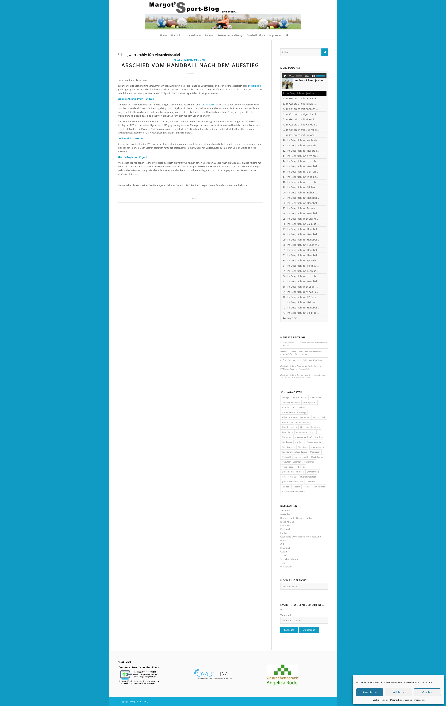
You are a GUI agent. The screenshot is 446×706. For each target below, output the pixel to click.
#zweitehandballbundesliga (294, 452)
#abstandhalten (300, 397)
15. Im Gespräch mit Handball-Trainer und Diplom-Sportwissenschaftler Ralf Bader (301, 166)
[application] (304, 75)
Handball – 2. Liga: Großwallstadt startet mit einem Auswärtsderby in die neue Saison (301, 353)
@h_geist (301, 466)
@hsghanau (309, 461)
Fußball (284, 533)
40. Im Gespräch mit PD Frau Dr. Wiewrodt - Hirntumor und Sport (301, 297)
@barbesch (315, 452)
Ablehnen (398, 692)
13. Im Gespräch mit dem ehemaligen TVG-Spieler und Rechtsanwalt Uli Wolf (301, 156)
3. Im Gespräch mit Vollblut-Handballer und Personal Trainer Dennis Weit (301, 103)
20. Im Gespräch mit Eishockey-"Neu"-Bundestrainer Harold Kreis (301, 192)
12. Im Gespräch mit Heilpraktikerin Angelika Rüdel (301, 150)
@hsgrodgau (287, 466)
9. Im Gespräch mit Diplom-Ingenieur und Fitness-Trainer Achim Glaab (301, 135)
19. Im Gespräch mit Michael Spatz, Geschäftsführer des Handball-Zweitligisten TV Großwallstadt (301, 187)
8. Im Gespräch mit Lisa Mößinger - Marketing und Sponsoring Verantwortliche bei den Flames (301, 129)
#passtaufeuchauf (303, 437)
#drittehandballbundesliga (294, 412)
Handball (193, 59)
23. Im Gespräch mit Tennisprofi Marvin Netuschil (301, 208)
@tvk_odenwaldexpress (292, 481)
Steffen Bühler (208, 104)
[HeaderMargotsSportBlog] (223, 15)
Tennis (306, 486)
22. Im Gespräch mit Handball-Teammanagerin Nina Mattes (301, 203)
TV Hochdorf (254, 85)
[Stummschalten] (313, 76)
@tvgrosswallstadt (307, 476)
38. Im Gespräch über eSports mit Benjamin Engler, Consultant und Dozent (301, 286)
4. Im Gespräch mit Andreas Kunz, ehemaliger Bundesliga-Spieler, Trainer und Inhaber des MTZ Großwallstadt (301, 108)
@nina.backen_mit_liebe (293, 471)
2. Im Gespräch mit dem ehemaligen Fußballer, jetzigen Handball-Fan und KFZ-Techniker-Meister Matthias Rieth (301, 98)
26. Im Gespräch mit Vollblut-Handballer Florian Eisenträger (301, 224)
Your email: (286, 615)
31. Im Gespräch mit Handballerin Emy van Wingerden (301, 250)
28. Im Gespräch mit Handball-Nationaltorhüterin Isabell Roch (301, 234)
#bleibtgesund (309, 402)
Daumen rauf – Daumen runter (296, 518)
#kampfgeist (287, 432)
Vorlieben (427, 692)
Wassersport (286, 566)
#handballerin (302, 422)
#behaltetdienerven (291, 402)
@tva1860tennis (289, 476)
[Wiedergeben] (285, 76)
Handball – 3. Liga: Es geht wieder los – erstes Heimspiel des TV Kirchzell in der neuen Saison (303, 376)
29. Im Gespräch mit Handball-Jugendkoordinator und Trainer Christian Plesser (301, 239)
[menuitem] (163, 35)
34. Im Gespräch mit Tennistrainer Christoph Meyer (301, 265)
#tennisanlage (288, 447)
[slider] (321, 75)
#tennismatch (317, 447)
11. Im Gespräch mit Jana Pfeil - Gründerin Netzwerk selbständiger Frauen (301, 145)
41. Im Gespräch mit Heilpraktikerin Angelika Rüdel (301, 302)
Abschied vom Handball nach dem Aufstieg (190, 65)
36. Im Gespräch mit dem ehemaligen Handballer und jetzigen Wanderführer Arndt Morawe (301, 276)
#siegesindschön (313, 442)
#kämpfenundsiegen (305, 432)
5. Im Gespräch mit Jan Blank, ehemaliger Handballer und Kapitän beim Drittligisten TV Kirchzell (301, 114)
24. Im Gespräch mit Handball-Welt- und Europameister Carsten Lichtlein (301, 213)
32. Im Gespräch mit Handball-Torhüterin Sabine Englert (301, 255)
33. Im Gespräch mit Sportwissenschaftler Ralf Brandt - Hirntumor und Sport (301, 260)
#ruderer (299, 442)
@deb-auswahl (301, 457)
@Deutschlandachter (291, 461)
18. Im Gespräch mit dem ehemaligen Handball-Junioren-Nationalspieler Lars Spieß (301, 182)
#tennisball (303, 447)
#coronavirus (299, 407)
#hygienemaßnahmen (310, 427)
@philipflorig (313, 471)
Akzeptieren (369, 692)
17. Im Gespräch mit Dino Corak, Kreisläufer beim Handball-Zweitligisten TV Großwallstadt (301, 176)
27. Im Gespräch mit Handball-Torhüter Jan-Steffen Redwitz (301, 229)
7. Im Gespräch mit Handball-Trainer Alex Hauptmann (301, 124)
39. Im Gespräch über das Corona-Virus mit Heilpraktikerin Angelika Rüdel (301, 291)
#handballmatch (289, 427)
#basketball (315, 397)
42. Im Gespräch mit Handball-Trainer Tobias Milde (301, 307)
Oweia (283, 551)
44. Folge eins (291, 318)
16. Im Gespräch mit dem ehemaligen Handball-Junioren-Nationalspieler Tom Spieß (301, 171)
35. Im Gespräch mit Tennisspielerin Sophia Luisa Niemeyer (301, 271)
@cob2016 (286, 457)
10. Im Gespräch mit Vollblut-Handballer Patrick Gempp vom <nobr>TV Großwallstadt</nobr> (301, 140)
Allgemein (180, 59)
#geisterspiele (319, 417)
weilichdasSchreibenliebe (293, 491)
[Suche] (286, 35)
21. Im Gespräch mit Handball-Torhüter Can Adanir (301, 197)
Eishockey (310, 481)
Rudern (296, 486)
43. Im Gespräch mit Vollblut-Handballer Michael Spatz (301, 312)
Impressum (419, 699)
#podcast (319, 437)
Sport (203, 59)
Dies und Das (287, 521)
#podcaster (287, 442)
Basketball (285, 514)
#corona (285, 407)
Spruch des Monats (290, 559)
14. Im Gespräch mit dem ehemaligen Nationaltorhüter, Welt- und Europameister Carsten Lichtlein (301, 161)
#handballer (287, 422)
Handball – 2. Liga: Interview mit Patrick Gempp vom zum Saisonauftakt (302, 367)
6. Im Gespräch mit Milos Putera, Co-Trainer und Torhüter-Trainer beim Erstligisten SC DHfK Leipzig (301, 119)
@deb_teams (317, 457)
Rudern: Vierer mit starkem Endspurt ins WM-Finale (301, 360)
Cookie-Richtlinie (380, 699)
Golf (282, 544)
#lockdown (287, 437)
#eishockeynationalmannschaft (296, 417)
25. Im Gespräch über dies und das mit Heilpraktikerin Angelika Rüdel (301, 218)
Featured (285, 529)
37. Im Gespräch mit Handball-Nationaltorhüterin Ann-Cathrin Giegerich (301, 281)
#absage (285, 397)
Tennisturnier (319, 486)
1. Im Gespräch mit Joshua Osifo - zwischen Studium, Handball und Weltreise (301, 93)
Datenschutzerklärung (401, 699)
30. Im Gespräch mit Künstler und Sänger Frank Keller (301, 244)
